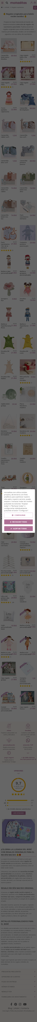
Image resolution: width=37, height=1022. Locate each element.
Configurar (19, 515)
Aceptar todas (20, 528)
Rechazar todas (19, 522)
